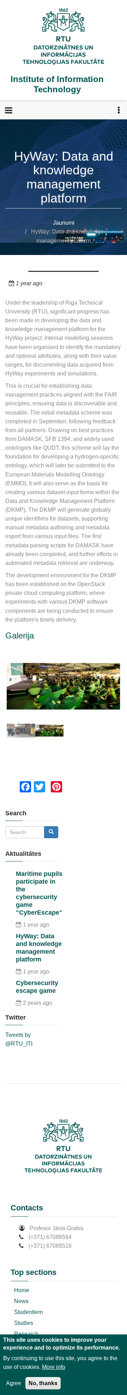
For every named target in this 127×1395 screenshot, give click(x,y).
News (21, 1301)
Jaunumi (63, 223)
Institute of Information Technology (57, 84)
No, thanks (43, 1383)
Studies (23, 1323)
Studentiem (28, 1312)
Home (21, 1290)
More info (53, 1367)
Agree (13, 1383)
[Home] (63, 37)
